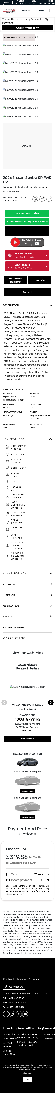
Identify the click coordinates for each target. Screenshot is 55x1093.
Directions (48, 1038)
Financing (35, 1028)
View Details (27, 739)
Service (22, 1028)
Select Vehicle (28, 791)
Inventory (10, 1028)
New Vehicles (9, 1034)
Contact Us (16, 986)
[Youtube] (25, 1014)
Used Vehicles (10, 1038)
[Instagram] (12, 1014)
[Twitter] (19, 1014)
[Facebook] (6, 1014)
